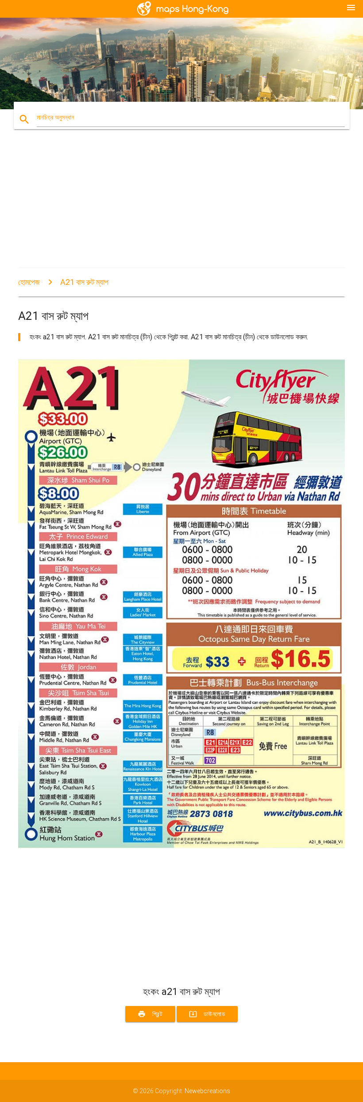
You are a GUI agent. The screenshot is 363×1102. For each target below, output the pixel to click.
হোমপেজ (29, 282)
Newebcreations (207, 1090)
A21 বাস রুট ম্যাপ (84, 282)
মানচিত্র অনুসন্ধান (55, 117)
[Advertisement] (181, 206)
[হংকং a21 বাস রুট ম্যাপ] (181, 846)
